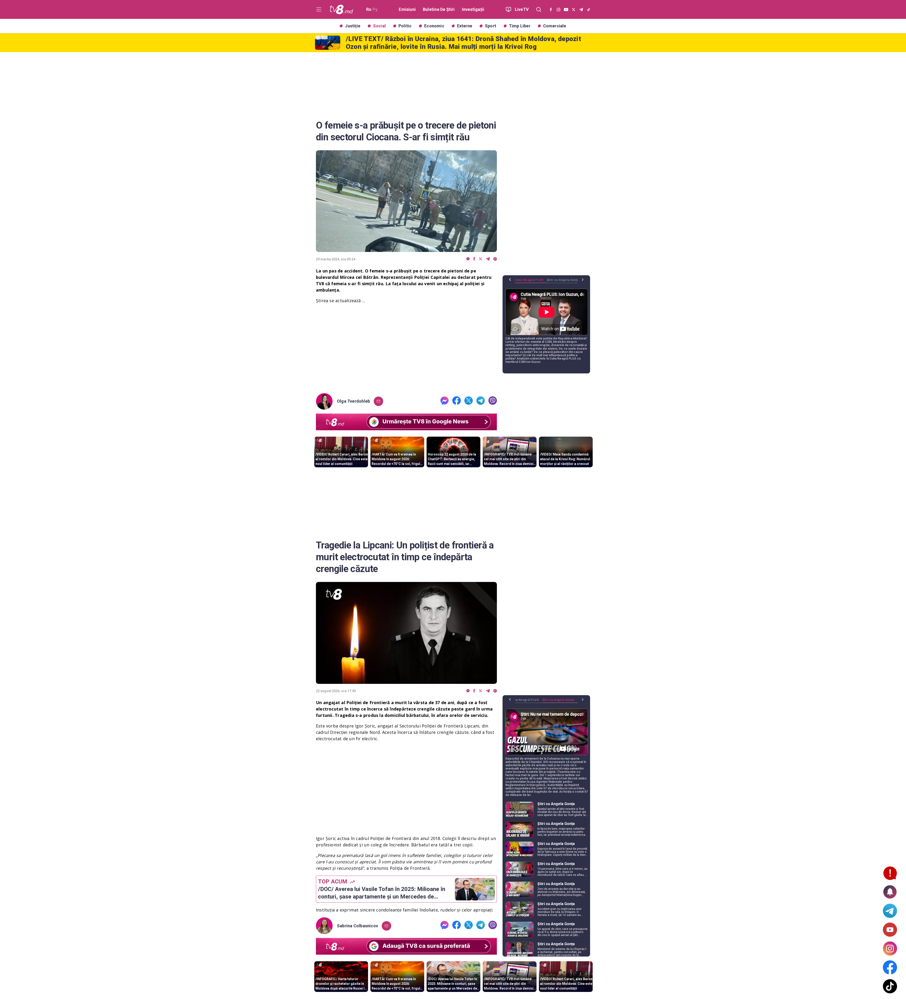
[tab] (531, 281)
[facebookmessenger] (468, 259)
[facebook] (474, 259)
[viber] (495, 259)
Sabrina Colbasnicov (357, 926)
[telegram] (488, 259)
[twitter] (480, 259)
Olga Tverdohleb (353, 401)
